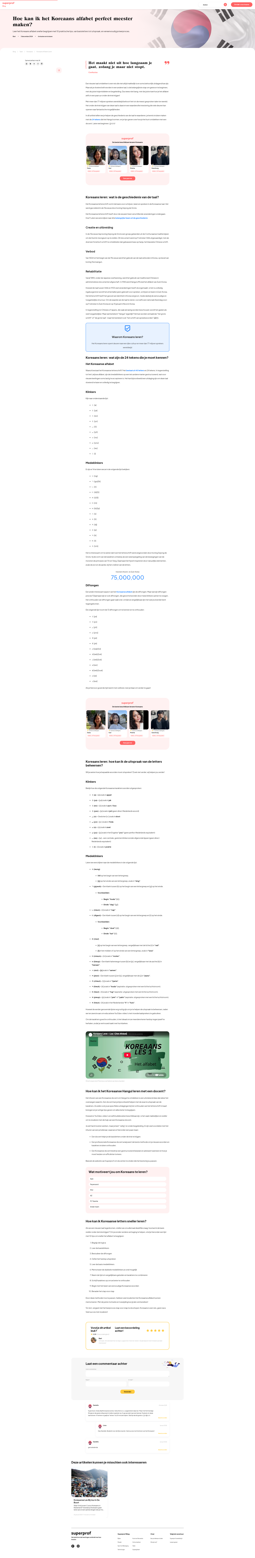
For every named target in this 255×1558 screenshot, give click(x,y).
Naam (88, 1380)
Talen (21, 51)
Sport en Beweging (123, 1546)
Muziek (120, 1542)
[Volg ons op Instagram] (78, 1546)
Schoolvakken (136, 1542)
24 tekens (96, 119)
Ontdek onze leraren (241, 4)
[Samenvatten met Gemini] (34, 63)
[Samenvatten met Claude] (30, 63)
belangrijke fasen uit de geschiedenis (131, 218)
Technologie (121, 1549)
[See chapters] (59, 70)
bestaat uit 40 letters (135, 370)
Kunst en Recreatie (137, 1538)
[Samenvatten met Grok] (37, 63)
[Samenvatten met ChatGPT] (26, 63)
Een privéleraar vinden (157, 1538)
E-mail (130, 1380)
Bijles (119, 1538)
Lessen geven (174, 1542)
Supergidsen (136, 1549)
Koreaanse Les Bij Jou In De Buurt (87, 1501)
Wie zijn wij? (154, 1542)
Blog (14, 51)
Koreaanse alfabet (124, 592)
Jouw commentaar (91, 1369)
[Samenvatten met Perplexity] (41, 63)
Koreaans (30, 51)
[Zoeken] (225, 4)
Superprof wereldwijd (176, 1538)
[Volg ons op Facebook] (72, 1546)
